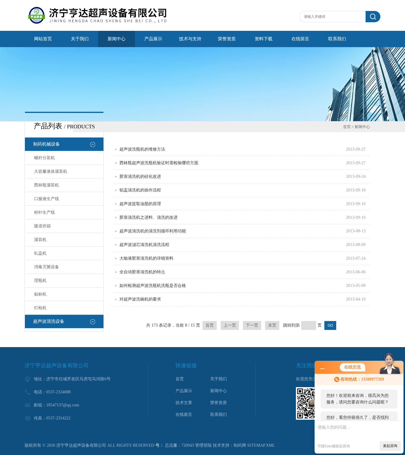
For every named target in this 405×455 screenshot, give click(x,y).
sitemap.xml (261, 445)
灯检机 (40, 308)
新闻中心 (116, 38)
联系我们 (337, 38)
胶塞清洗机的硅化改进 (140, 176)
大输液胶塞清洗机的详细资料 (146, 258)
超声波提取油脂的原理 (140, 204)
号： (159, 445)
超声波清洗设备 (48, 321)
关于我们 (80, 38)
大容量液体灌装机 (50, 171)
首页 (347, 126)
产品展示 (153, 38)
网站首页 (43, 38)
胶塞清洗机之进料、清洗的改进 (148, 217)
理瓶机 (40, 280)
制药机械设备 (46, 144)
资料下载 (263, 38)
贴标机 (40, 294)
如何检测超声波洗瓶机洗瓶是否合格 (152, 285)
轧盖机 (40, 253)
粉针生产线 (44, 212)
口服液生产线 (46, 199)
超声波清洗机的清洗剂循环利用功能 (152, 231)
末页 (272, 325)
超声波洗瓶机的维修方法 (142, 149)
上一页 (230, 325)
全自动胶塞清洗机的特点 (142, 272)
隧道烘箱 (42, 226)
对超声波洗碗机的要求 (140, 299)
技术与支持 (190, 38)
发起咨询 (390, 446)
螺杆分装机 (44, 158)
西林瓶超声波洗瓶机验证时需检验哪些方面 (158, 163)
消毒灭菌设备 (46, 267)
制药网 (240, 445)
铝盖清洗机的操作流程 (140, 190)
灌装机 (40, 239)
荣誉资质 (227, 38)
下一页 (252, 325)
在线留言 (300, 38)
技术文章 (184, 402)
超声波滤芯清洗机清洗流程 (144, 244)
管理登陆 (203, 445)
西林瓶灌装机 (46, 185)
